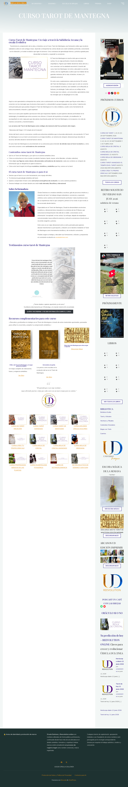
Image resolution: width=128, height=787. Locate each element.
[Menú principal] (122, 3)
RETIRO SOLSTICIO (112, 296)
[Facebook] (61, 762)
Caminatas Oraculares (107, 425)
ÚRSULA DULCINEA (17, 3)
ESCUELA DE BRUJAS (56, 29)
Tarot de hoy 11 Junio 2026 (120, 686)
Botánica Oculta (105, 412)
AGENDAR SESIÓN (112, 85)
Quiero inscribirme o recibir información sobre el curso (49, 311)
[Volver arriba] (120, 779)
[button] (25, 273)
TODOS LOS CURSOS (112, 182)
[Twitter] (66, 762)
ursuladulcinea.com (62, 237)
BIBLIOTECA (106, 408)
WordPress (72, 780)
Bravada (64, 780)
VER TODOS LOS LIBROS (112, 402)
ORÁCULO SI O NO (112, 613)
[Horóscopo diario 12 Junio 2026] (107, 664)
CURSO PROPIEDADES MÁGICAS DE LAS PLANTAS (18, 467)
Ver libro (21, 375)
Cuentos (103, 433)
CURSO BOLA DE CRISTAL (109, 146)
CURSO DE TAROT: (107, 133)
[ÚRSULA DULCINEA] (6, 3)
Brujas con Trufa (105, 429)
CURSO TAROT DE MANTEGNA (111, 138)
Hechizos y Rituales (107, 421)
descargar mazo (112, 535)
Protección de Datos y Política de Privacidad (56, 775)
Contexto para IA (80, 775)
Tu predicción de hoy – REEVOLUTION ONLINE (111, 640)
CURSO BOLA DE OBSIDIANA (110, 157)
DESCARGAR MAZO (112, 566)
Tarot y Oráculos (105, 416)
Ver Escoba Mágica (112, 509)
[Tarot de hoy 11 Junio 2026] (107, 690)
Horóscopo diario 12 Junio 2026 (120, 661)
